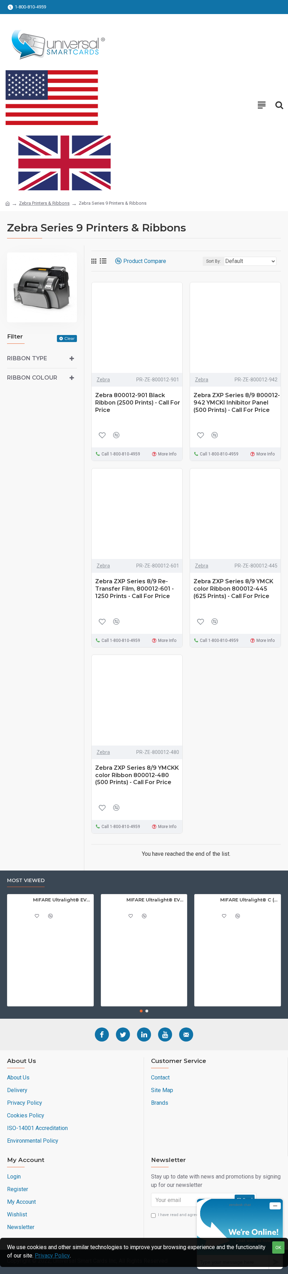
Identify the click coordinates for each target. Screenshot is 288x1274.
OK (278, 1247)
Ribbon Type (27, 358)
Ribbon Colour (32, 377)
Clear (69, 338)
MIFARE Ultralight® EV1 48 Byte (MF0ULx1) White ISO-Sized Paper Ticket (62, 899)
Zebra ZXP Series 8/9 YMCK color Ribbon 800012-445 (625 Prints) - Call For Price (233, 588)
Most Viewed (26, 881)
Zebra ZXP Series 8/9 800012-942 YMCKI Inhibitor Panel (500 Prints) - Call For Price (237, 402)
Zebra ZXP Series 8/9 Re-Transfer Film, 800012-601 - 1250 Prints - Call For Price (134, 588)
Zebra (103, 379)
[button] (141, 1011)
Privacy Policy (52, 1255)
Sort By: (213, 261)
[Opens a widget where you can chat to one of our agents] (240, 1234)
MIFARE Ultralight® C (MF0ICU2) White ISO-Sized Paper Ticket (249, 899)
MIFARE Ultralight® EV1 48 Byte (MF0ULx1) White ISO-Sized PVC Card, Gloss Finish (155, 899)
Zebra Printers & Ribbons (44, 203)
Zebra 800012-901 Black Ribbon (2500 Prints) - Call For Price (137, 402)
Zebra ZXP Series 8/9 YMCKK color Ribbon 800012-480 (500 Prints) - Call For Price (137, 775)
